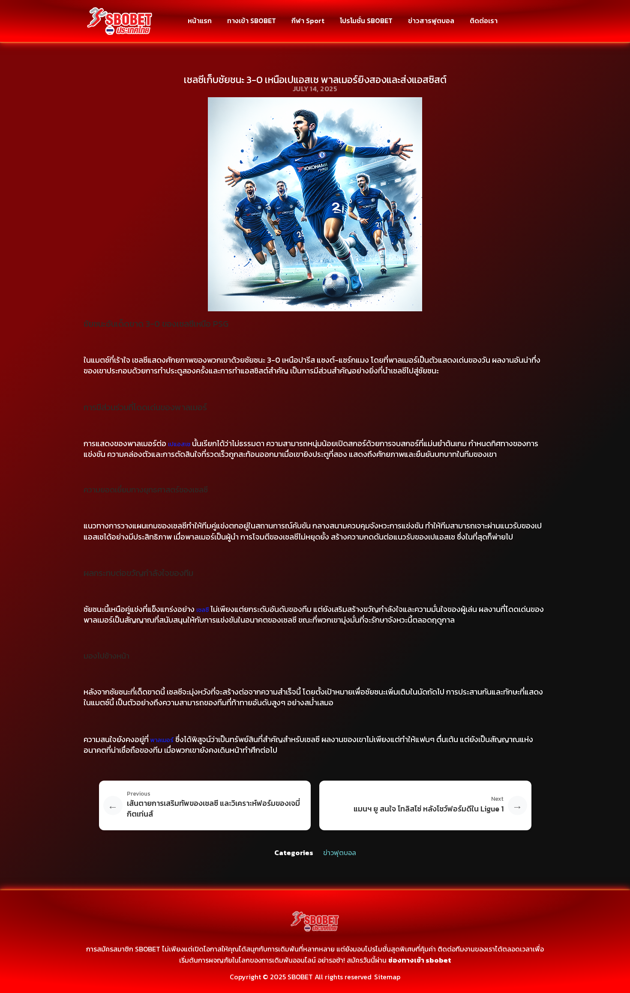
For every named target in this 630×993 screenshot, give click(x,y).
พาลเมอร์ (162, 740)
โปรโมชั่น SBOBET (366, 20)
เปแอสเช (179, 444)
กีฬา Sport (307, 20)
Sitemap (387, 977)
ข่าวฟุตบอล (339, 852)
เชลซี (202, 609)
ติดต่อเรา (484, 20)
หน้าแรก (200, 20)
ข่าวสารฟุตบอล (431, 20)
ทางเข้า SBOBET (251, 20)
